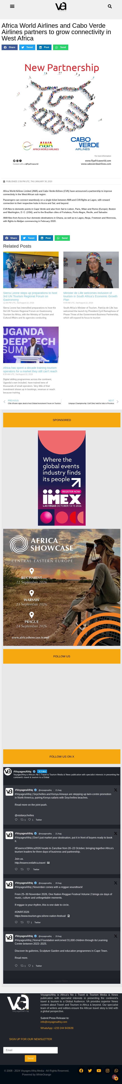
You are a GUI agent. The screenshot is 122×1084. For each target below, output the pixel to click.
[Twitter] (90, 1070)
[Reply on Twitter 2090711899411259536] (17, 869)
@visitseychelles (24, 815)
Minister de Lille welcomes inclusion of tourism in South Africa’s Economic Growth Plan (90, 296)
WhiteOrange (43, 1074)
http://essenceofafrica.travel (30, 862)
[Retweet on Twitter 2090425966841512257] (23, 922)
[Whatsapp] (116, 1070)
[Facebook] (81, 1070)
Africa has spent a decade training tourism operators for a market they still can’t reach (30, 369)
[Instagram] (108, 1070)
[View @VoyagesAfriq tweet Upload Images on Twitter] (48, 863)
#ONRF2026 (22, 912)
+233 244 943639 (63, 1028)
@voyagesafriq (45, 790)
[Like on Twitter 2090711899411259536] (29, 869)
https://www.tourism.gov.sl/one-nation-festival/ (40, 916)
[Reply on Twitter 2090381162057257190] (17, 966)
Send (30, 1058)
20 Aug (58, 883)
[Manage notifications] (114, 1077)
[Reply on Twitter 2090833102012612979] (17, 820)
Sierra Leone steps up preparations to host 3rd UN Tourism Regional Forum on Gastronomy (30, 296)
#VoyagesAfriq (24, 790)
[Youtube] (99, 1070)
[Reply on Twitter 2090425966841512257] (17, 922)
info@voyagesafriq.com (54, 1022)
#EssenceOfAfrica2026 (28, 848)
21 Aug (58, 790)
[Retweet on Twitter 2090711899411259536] (23, 869)
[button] (109, 6)
